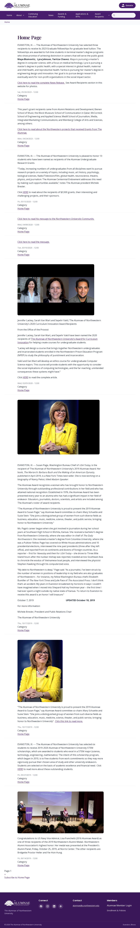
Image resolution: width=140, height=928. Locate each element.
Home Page (23, 99)
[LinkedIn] (54, 906)
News (50, 15)
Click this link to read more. (69, 721)
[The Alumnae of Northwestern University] (18, 5)
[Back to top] (134, 922)
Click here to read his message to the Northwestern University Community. (56, 218)
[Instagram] (47, 906)
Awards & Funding (62, 15)
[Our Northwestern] (60, 906)
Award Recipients (99, 15)
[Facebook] (41, 906)
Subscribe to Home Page (17, 877)
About (19, 15)
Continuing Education (33, 15)
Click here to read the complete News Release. (41, 82)
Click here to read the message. (33, 241)
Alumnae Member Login (119, 905)
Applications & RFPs (82, 15)
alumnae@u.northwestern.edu (86, 905)
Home (9, 15)
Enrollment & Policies (116, 910)
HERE (25, 192)
